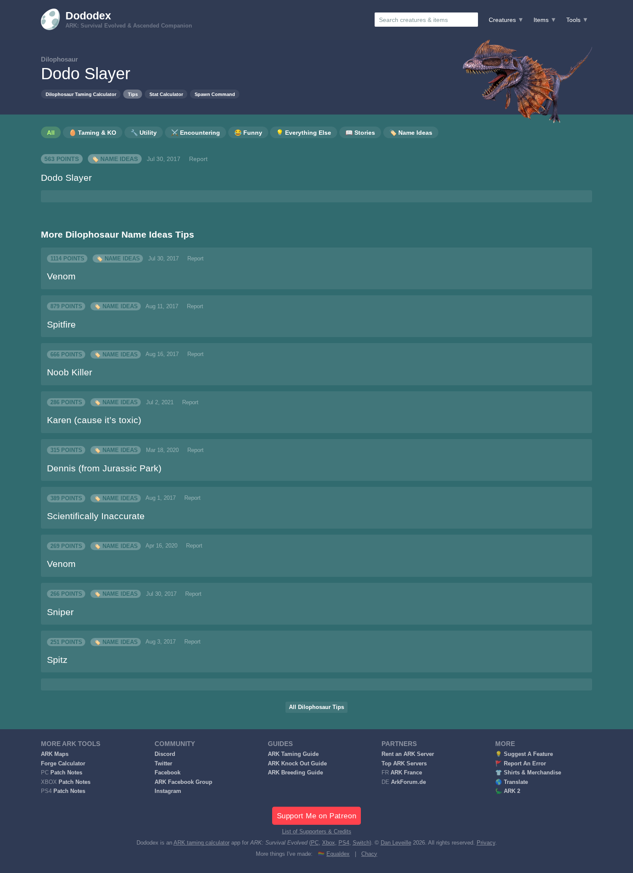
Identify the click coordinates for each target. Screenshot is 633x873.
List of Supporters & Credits (316, 832)
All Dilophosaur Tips (316, 707)
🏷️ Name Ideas (114, 158)
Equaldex (338, 854)
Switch (361, 843)
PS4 (343, 843)
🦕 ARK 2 (507, 791)
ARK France (406, 773)
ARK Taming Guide (293, 754)
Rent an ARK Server (408, 754)
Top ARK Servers (404, 764)
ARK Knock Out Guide (297, 764)
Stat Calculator (166, 94)
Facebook (167, 773)
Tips (133, 94)
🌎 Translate (511, 782)
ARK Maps (54, 754)
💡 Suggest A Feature (524, 754)
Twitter (163, 764)
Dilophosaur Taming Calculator (81, 94)
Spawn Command (215, 94)
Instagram (168, 791)
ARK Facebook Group (183, 782)
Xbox (328, 843)
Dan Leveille (396, 843)
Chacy (369, 854)
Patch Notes (66, 773)
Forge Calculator (63, 764)
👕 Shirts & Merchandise (528, 773)
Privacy (486, 843)
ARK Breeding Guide (295, 773)
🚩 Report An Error (520, 764)
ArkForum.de (408, 782)
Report (198, 158)
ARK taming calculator (202, 843)
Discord (165, 754)
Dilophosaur (59, 59)
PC (315, 843)
